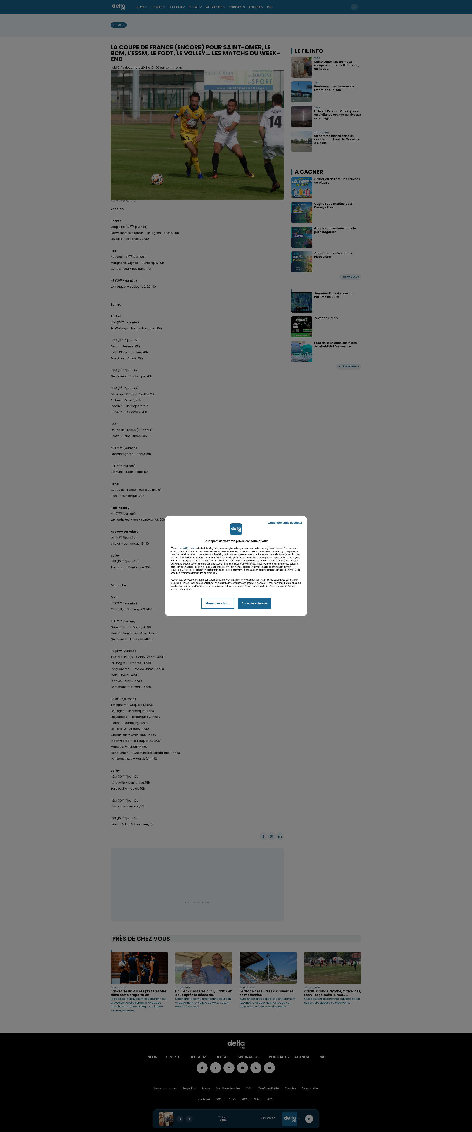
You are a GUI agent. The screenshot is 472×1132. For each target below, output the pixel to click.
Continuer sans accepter (285, 522)
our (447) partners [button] (188, 548)
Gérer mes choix (217, 603)
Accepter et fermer (254, 603)
